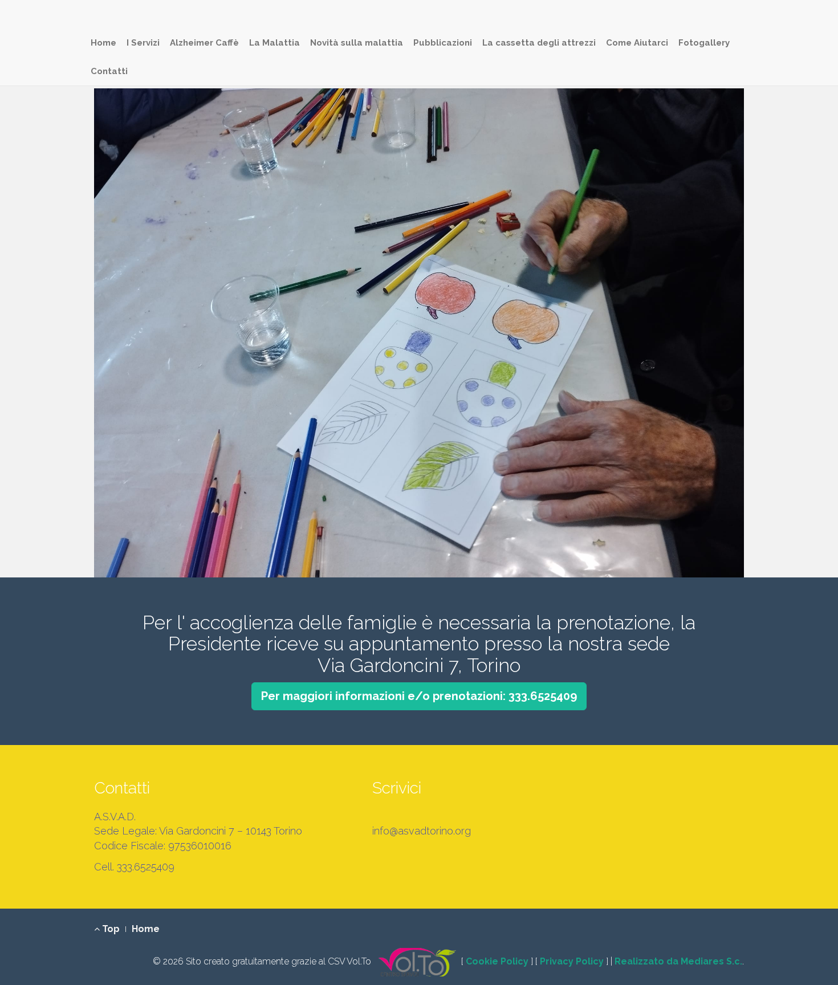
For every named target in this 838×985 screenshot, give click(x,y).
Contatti (109, 71)
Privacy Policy (572, 961)
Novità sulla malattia (356, 43)
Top (110, 928)
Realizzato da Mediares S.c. (678, 961)
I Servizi (143, 43)
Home (103, 43)
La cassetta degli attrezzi (539, 43)
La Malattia (274, 43)
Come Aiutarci (637, 43)
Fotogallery (704, 43)
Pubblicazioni (442, 43)
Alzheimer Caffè (204, 43)
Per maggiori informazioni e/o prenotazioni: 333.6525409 (419, 696)
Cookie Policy (497, 961)
